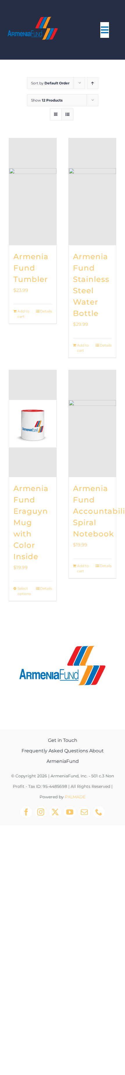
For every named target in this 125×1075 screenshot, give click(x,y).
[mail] (84, 812)
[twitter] (55, 812)
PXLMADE (75, 796)
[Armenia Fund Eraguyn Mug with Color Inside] (32, 423)
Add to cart (23, 314)
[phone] (99, 812)
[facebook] (26, 812)
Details (46, 311)
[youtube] (70, 812)
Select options (24, 591)
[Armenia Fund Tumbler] (32, 191)
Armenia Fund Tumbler (31, 268)
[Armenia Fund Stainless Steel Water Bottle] (92, 191)
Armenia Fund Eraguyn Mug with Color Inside (31, 522)
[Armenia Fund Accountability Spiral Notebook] (92, 423)
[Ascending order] (92, 83)
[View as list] (67, 114)
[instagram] (41, 812)
